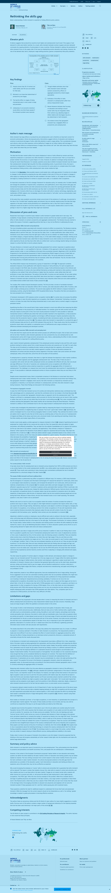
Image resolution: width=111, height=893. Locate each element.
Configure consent (55, 452)
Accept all (55, 455)
